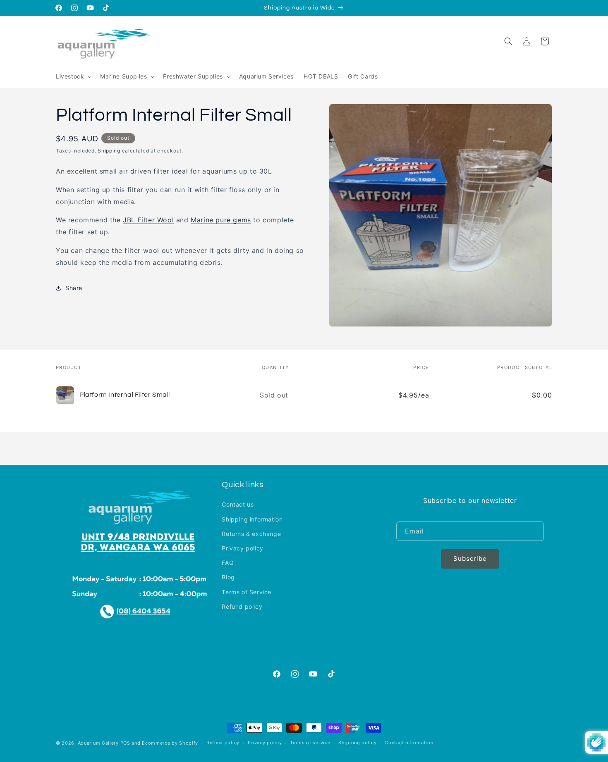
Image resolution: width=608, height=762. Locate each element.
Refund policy (242, 606)
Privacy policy (242, 548)
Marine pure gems (221, 220)
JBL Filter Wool (148, 220)
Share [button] (73, 288)
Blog (228, 577)
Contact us (238, 504)
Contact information (409, 742)
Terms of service (310, 742)
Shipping (109, 151)
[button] (73, 76)
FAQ (228, 562)
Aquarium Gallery (99, 743)
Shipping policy (357, 742)
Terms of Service (246, 591)
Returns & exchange (251, 533)
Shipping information (252, 519)
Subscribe (470, 559)
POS (125, 743)
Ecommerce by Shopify (170, 743)
